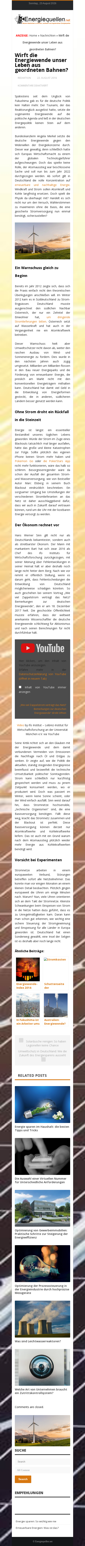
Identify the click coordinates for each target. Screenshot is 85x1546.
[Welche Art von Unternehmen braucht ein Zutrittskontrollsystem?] (42, 1367)
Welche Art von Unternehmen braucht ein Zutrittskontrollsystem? (41, 1391)
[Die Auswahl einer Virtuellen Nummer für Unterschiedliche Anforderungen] (42, 1156)
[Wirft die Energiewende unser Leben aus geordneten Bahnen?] (42, 1430)
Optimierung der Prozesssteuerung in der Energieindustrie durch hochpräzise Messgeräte (42, 1289)
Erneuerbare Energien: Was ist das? (37, 1528)
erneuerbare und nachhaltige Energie (42, 185)
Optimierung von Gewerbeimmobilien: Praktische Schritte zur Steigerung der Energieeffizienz (41, 1233)
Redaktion (24, 78)
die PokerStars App (56, 461)
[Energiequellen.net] (42, 18)
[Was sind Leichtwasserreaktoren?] (42, 1319)
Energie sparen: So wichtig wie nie (36, 1521)
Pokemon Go (24, 461)
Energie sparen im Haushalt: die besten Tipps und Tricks (42, 1128)
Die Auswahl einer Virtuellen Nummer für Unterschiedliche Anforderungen (40, 1180)
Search (23, 1479)
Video (20, 725)
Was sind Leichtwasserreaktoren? (38, 1341)
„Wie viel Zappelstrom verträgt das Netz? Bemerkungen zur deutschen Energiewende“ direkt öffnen (43, 708)
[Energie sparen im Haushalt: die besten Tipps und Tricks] (42, 1104)
